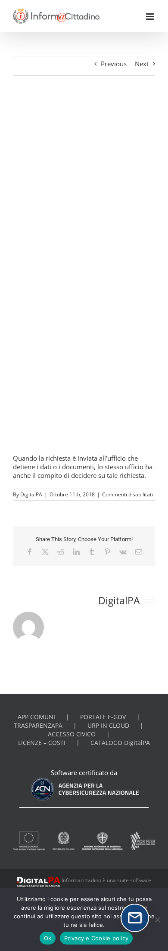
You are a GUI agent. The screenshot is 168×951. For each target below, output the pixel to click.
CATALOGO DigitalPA (120, 743)
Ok (48, 938)
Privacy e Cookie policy (96, 938)
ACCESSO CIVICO (72, 734)
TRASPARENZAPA (38, 725)
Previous (114, 63)
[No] (157, 919)
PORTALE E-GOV (103, 717)
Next (142, 63)
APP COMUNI (36, 717)
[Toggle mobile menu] (150, 16)
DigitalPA (31, 494)
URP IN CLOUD (108, 725)
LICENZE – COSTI (41, 743)
